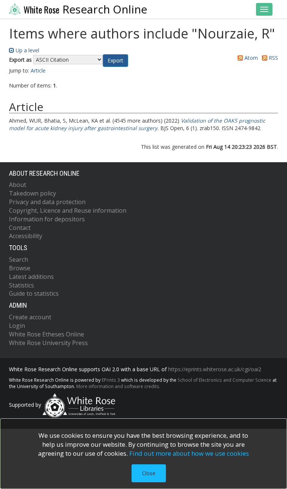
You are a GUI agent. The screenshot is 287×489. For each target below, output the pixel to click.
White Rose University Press (48, 343)
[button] (115, 60)
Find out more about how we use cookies (189, 453)
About (17, 185)
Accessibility (25, 236)
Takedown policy (32, 193)
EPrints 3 (111, 380)
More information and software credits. (118, 386)
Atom (250, 57)
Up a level (26, 50)
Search (18, 259)
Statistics (21, 285)
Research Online (85, 9)
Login (17, 326)
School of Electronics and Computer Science (224, 380)
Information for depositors (47, 219)
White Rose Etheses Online (46, 334)
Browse (19, 268)
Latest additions (31, 277)
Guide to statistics (34, 293)
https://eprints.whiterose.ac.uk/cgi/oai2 (214, 369)
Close (148, 473)
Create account (30, 317)
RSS (272, 57)
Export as (20, 59)
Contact (20, 228)
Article (38, 70)
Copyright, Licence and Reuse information (67, 210)
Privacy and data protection (47, 202)
